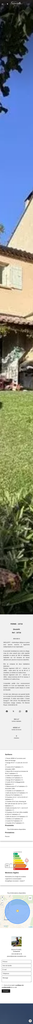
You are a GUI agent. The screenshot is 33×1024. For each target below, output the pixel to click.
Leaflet (31, 927)
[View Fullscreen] (2, 905)
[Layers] (30, 898)
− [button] (2, 900)
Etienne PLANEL (16, 949)
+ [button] (2, 897)
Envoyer (5, 991)
